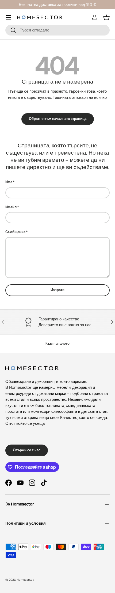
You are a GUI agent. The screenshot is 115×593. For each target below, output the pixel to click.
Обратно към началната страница (57, 119)
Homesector (25, 580)
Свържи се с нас (26, 450)
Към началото (57, 343)
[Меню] (8, 17)
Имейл (11, 207)
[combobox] (57, 30)
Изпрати (57, 290)
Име (8, 182)
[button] (106, 17)
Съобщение (15, 232)
